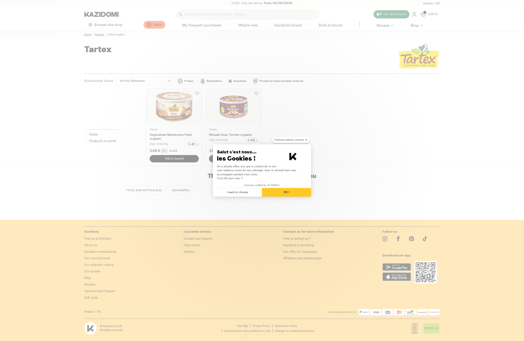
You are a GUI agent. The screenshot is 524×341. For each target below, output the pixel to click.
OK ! (286, 192)
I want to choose (237, 192)
